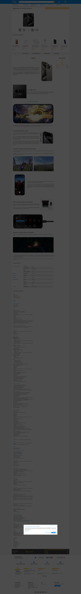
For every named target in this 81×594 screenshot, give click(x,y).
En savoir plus (27, 530)
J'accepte (53, 532)
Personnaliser (47, 532)
